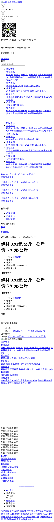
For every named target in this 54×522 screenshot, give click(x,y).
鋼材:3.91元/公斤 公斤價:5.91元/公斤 (18, 174)
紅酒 (8, 91)
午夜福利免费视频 (17, 511)
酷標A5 (17, 74)
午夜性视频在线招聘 (33, 113)
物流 (37, 91)
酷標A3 (9, 74)
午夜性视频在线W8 (37, 77)
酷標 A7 (24, 74)
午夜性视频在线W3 (41, 347)
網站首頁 (10, 69)
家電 (13, 91)
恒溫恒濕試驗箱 (8, 458)
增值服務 (10, 94)
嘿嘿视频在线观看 (12, 519)
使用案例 (10, 88)
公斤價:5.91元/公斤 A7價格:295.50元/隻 (19, 182)
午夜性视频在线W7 (19, 77)
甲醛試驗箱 (6, 470)
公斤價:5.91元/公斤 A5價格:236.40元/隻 (19, 190)
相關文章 (10, 219)
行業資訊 (19, 105)
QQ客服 (10, 490)
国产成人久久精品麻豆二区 (26, 517)
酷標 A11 (33, 74)
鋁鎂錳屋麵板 (7, 478)
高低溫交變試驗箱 (9, 467)
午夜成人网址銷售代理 (16, 110)
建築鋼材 (5, 464)
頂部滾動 (17, 257)
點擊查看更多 (7, 177)
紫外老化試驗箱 (8, 472)
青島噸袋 (5, 475)
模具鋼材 (5, 456)
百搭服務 (10, 97)
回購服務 (19, 97)
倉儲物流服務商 (35, 110)
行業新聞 (10, 102)
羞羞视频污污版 (32, 514)
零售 (32, 91)
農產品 (42, 91)
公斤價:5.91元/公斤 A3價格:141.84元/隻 (19, 198)
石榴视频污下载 (17, 514)
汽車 (27, 91)
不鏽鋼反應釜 (7, 481)
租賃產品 (10, 72)
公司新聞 (10, 105)
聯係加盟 (10, 108)
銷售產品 (10, 83)
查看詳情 (5, 58)
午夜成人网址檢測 (44, 369)
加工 (18, 91)
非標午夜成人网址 (32, 86)
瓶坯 (22, 91)
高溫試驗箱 (6, 461)
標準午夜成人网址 (14, 86)
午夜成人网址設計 (32, 97)
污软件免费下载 (28, 519)
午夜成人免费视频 (35, 511)
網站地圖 (5, 511)
